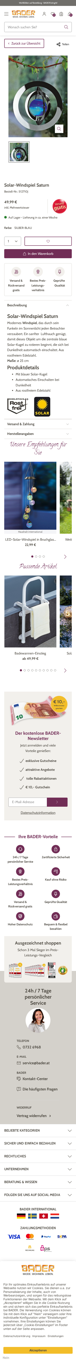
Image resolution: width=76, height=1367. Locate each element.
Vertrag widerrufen (32, 1115)
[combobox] (38, 27)
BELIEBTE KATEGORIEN (22, 1130)
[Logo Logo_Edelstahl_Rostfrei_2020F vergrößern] (17, 406)
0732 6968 (32, 1047)
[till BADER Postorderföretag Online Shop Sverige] (32, 1216)
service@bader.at (36, 1063)
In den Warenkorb (40, 254)
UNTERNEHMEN (16, 1169)
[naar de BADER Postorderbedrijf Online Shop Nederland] (54, 1216)
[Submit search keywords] (66, 27)
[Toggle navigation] (6, 14)
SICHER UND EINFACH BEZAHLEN (30, 1143)
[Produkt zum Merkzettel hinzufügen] (48, 241)
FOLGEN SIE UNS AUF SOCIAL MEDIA (32, 1195)
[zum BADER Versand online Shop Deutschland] (21, 1216)
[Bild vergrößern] (59, 129)
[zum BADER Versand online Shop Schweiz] (43, 1216)
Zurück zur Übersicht (25, 43)
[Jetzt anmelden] (57, 802)
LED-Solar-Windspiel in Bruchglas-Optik (30, 540)
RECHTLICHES (15, 1156)
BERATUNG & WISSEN (20, 1182)
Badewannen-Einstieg (30, 653)
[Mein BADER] (44, 14)
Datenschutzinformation (38, 813)
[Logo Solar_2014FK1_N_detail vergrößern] (42, 407)
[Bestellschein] (61, 14)
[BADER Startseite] (23, 14)
